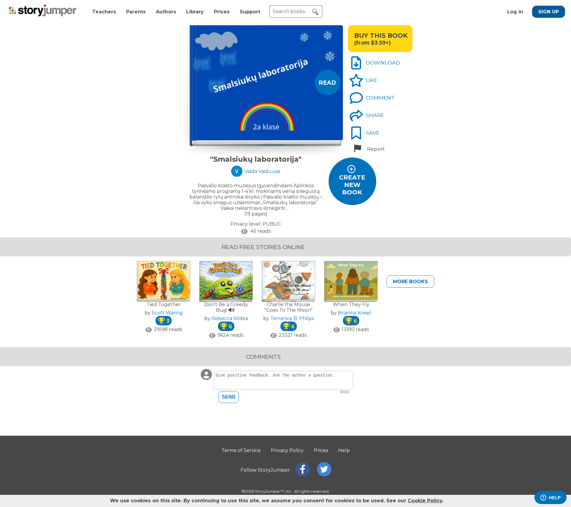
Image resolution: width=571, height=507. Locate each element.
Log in (515, 12)
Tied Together (164, 304)
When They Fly (351, 304)
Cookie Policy (425, 500)
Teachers (104, 12)
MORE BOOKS (410, 281)
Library (195, 12)
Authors (166, 12)
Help (344, 450)
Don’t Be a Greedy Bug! (226, 307)
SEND (229, 396)
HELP (555, 497)
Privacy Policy (287, 450)
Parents (136, 12)
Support (250, 12)
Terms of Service (241, 450)
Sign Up (548, 12)
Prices (222, 12)
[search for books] (315, 11)
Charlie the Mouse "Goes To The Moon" (288, 307)
